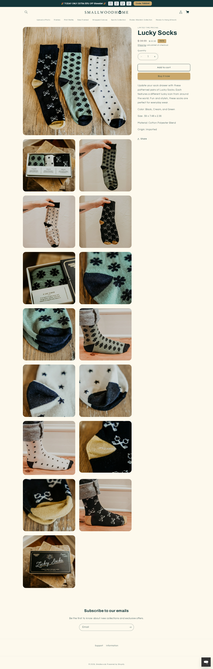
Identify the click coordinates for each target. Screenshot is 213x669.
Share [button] (144, 139)
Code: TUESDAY (143, 3)
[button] (26, 12)
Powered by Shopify (115, 664)
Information (112, 646)
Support (99, 646)
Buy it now (164, 76)
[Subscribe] (130, 627)
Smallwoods (101, 664)
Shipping (142, 45)
